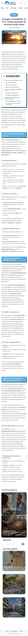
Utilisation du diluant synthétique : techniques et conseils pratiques (11, 532)
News (14, 14)
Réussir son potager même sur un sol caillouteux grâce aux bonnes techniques (13, 590)
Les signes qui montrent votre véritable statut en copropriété (13, 614)
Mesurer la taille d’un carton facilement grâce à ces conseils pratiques (13, 567)
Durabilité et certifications (12, 93)
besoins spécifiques (7, 249)
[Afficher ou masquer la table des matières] (22, 76)
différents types (6, 150)
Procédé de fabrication (11, 82)
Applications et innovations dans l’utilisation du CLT (12, 98)
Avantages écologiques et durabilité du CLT (13, 90)
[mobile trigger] (2, 3)
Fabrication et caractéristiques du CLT (13, 80)
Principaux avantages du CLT (12, 95)
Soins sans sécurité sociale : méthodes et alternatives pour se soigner (12, 509)
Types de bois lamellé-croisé (12, 87)
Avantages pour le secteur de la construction (13, 104)
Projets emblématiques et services (13, 101)
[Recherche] (22, 3)
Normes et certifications (11, 85)
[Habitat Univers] (10, 3)
